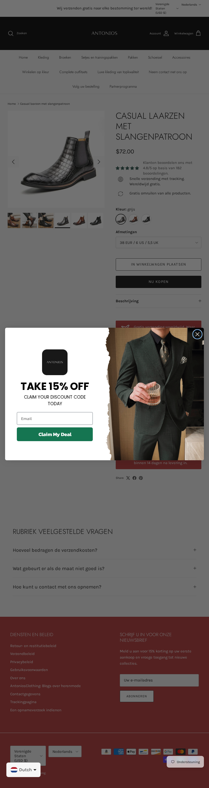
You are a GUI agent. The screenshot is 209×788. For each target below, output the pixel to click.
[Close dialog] (197, 334)
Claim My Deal (54, 434)
